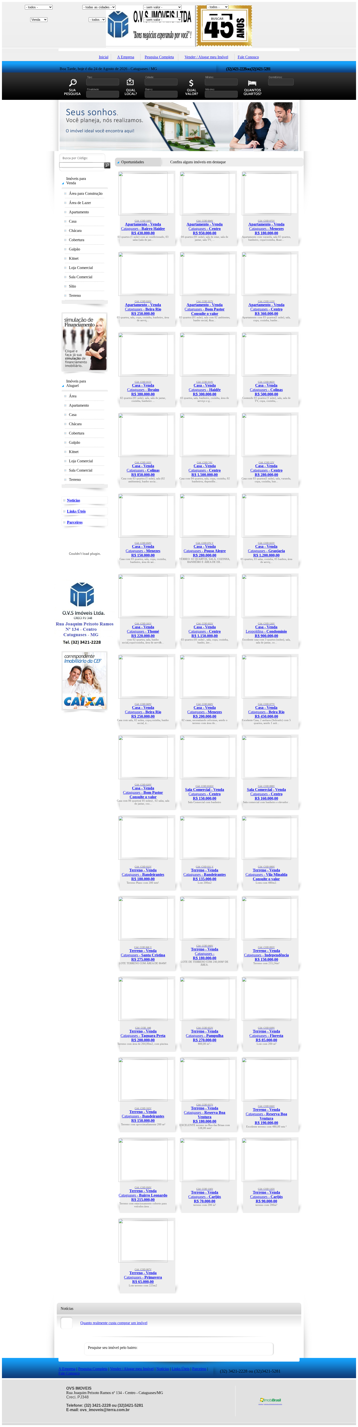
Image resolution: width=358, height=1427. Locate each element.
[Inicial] (179, 46)
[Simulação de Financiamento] (84, 373)
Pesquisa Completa (159, 57)
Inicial (103, 57)
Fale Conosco (248, 57)
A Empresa (125, 57)
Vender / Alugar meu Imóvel (206, 57)
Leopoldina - (266, 630)
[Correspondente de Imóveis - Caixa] (84, 712)
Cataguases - (143, 227)
